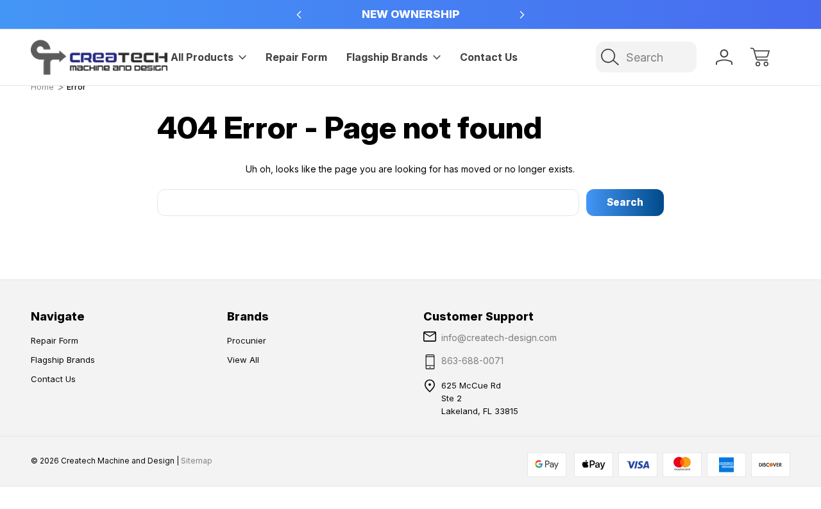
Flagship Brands (387, 57)
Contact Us (489, 57)
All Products (202, 57)
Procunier (246, 340)
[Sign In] (724, 57)
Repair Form (296, 57)
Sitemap (196, 460)
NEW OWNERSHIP (410, 14)
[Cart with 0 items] (760, 57)
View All (243, 360)
